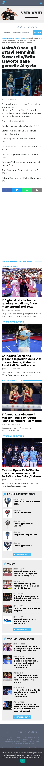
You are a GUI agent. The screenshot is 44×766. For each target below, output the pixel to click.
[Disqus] (22, 221)
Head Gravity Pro (22, 513)
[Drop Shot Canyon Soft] (7, 535)
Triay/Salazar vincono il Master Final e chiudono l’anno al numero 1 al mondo (22, 417)
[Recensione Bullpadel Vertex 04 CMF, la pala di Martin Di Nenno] (7, 584)
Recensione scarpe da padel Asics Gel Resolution (25, 621)
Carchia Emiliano (35, 748)
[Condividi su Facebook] (7, 190)
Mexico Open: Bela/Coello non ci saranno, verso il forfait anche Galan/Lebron (21, 473)
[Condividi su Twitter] (17, 190)
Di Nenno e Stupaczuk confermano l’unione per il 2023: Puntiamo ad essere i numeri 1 (26, 707)
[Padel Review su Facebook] (18, 27)
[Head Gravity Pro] (7, 513)
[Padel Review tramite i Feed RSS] (36, 27)
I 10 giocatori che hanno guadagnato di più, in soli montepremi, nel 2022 (20, 303)
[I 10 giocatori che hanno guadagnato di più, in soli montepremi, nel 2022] (22, 282)
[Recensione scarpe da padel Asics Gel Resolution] (7, 620)
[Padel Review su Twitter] (29, 27)
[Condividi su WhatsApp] (27, 190)
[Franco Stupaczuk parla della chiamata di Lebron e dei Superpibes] (7, 597)
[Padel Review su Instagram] (21, 27)
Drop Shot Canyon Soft (25, 535)
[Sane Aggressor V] (7, 546)
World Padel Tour (16, 38)
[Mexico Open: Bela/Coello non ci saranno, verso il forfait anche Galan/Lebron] (22, 452)
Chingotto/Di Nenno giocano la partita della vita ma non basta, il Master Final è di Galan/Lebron (22, 360)
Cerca (37, 33)
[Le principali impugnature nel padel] (7, 609)
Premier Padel (11, 266)
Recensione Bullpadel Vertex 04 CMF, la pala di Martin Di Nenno (26, 586)
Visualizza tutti (22, 555)
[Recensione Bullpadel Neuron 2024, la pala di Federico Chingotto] (7, 572)
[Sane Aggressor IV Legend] (7, 524)
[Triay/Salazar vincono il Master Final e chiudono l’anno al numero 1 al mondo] (22, 397)
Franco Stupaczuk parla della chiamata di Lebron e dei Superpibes (26, 598)
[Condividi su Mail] (37, 190)
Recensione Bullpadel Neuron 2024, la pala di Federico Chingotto (25, 573)
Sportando (14, 748)
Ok (23, 761)
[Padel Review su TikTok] (25, 27)
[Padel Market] (22, 14)
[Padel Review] (3, 3)
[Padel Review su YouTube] (32, 27)
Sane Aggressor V (23, 546)
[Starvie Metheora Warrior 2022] (7, 502)
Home (4, 38)
